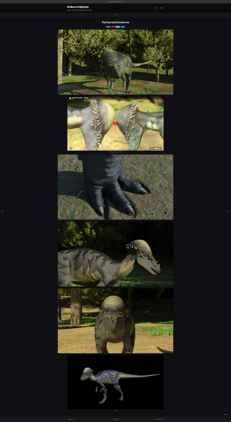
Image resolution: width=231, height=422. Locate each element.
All (115, 14)
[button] (226, 414)
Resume (162, 7)
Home (157, 7)
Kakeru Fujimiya (78, 6)
